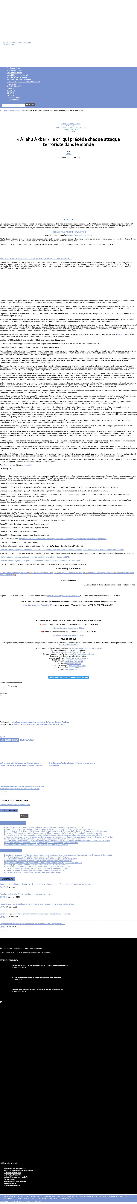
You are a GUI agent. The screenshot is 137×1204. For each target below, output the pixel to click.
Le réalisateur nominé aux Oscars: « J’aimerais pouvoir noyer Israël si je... (38, 989)
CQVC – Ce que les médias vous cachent (23, 82)
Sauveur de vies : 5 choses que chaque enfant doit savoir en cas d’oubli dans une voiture (38, 861)
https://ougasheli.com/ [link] (73, 669)
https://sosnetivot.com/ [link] (77, 666)
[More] (84, 161)
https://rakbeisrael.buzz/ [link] (74, 662)
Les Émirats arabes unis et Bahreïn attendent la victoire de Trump (38, 724)
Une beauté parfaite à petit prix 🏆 (46, 573)
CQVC (68, 154)
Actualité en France (14, 73)
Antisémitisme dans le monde (19, 79)
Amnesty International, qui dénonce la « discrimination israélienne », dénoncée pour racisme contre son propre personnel (47, 884)
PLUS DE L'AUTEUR (27, 740)
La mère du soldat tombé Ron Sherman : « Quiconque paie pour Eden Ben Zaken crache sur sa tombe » (43, 839)
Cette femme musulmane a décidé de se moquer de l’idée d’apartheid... (37, 977)
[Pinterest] (68, 161)
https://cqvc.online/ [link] (74, 664)
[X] (60, 161)
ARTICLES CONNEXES (9, 740)
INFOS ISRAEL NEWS (15, 823)
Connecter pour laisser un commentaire (15, 805)
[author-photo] (5, 735)
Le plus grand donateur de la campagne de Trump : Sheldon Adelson (41, 722)
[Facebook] (53, 161)
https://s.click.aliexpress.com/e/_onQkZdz (68, 628)
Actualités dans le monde (17, 77)
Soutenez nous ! (13, 100)
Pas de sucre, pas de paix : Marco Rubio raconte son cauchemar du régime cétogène (36, 857)
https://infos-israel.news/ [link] (76, 660)
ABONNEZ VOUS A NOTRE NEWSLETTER (69, 232)
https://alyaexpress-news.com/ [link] (76, 658)
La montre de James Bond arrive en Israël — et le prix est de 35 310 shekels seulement (37, 866)
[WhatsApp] (76, 161)
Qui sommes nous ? (14, 68)
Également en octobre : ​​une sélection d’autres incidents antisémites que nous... (40, 965)
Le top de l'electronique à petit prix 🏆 (73, 573)
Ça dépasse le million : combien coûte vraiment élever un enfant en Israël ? (32, 872)
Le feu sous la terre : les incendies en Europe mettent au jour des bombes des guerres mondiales (41, 843)
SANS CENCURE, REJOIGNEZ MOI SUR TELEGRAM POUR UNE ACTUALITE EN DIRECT (36, 259)
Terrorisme (11, 84)
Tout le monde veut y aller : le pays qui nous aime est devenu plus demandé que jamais (37, 868)
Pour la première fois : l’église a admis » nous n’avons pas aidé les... (26, 894)
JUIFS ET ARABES (14, 86)
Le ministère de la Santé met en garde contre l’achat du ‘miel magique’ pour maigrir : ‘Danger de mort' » (43, 863)
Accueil (3, 110)
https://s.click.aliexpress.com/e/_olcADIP (68, 635)
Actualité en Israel (14, 70)
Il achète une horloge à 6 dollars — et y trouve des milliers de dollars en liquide (34, 870)
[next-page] (5, 792)
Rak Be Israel (12, 95)
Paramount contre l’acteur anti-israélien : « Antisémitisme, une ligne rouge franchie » (36, 845)
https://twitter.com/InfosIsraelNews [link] (81, 654)
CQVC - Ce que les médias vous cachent (70, 127)
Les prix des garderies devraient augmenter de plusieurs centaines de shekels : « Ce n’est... (35, 914)
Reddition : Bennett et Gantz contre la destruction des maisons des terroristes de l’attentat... (37, 904)
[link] (87, 648)
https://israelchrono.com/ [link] (74, 668)
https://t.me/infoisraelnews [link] (68, 645)
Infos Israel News (13, 97)
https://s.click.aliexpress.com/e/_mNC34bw (63, 596)
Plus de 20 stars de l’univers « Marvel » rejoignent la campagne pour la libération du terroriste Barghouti (43, 827)
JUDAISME (11, 91)
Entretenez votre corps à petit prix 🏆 (102, 573)
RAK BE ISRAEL (13, 851)
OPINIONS (11, 88)
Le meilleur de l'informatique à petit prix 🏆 (16, 573)
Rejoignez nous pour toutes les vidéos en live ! (69, 677)
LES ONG (10, 93)
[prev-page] (1, 792)
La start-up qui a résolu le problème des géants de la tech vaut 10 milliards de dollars (36, 865)
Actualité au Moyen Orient (17, 75)
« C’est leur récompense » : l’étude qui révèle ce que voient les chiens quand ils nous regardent (40, 859)
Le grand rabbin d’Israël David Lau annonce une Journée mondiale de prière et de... (32, 924)
